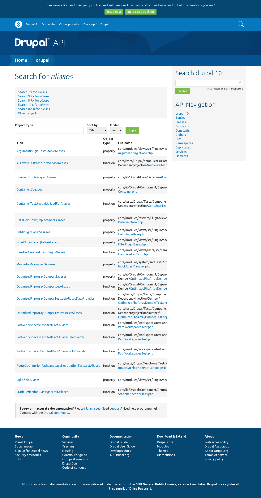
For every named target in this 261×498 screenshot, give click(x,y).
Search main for (34, 109)
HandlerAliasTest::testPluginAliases (40, 252)
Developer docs (120, 450)
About (209, 436)
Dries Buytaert (140, 488)
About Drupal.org (217, 450)
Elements (181, 156)
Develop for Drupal (96, 24)
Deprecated (183, 147)
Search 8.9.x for (33, 100)
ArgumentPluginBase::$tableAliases (40, 151)
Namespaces (184, 143)
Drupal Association (218, 446)
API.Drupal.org (119, 455)
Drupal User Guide (122, 446)
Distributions (166, 455)
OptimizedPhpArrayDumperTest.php (143, 302)
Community (70, 436)
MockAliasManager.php (134, 266)
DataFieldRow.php (130, 222)
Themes (162, 450)
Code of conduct (74, 467)
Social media (24, 446)
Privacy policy (214, 459)
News (19, 436)
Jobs (18, 459)
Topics (180, 117)
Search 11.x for (33, 104)
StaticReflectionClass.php (135, 394)
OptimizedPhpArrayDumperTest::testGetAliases (49, 313)
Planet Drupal (24, 442)
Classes (180, 122)
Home (21, 60)
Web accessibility (216, 442)
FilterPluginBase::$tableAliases (37, 242)
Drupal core (165, 442)
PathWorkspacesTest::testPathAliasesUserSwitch (50, 337)
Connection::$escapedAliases (36, 177)
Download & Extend (171, 436)
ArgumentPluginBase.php (135, 153)
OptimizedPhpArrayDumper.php (151, 278)
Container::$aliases (29, 189)
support (115, 408)
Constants (182, 130)
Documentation (121, 436)
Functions (182, 126)
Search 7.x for (32, 92)
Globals (180, 134)
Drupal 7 (31, 24)
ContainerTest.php (160, 205)
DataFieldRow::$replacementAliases (40, 220)
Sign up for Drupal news (31, 450)
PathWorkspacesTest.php (135, 327)
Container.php (127, 191)
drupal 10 (182, 113)
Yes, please (114, 11)
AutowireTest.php (160, 165)
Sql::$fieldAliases (28, 379)
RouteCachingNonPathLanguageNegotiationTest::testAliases (58, 365)
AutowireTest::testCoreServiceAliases (42, 163)
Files (178, 139)
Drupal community (56, 412)
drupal (42, 60)
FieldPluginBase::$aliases (33, 232)
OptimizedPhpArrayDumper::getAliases (43, 286)
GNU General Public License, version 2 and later (170, 484)
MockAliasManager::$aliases (35, 264)
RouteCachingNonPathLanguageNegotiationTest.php (154, 367)
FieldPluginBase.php (131, 234)
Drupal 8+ (48, 24)
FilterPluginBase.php (132, 244)
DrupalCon (69, 463)
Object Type (24, 125)
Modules (163, 446)
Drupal (212, 484)
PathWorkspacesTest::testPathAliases (42, 325)
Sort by (92, 125)
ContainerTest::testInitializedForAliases (43, 203)
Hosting (67, 450)
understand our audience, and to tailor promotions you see (172, 5)
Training (68, 446)
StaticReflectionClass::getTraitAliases (42, 392)
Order (114, 125)
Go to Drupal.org (18, 24)
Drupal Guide (119, 442)
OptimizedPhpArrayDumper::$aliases (41, 276)
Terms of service (216, 455)
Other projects (69, 24)
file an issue (92, 408)
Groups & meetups (75, 459)
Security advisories (28, 455)
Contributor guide (74, 455)
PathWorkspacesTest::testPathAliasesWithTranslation (53, 351)
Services (181, 151)
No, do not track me (141, 11)
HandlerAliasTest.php (133, 254)
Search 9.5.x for (33, 96)
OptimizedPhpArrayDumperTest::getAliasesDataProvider (55, 298)
